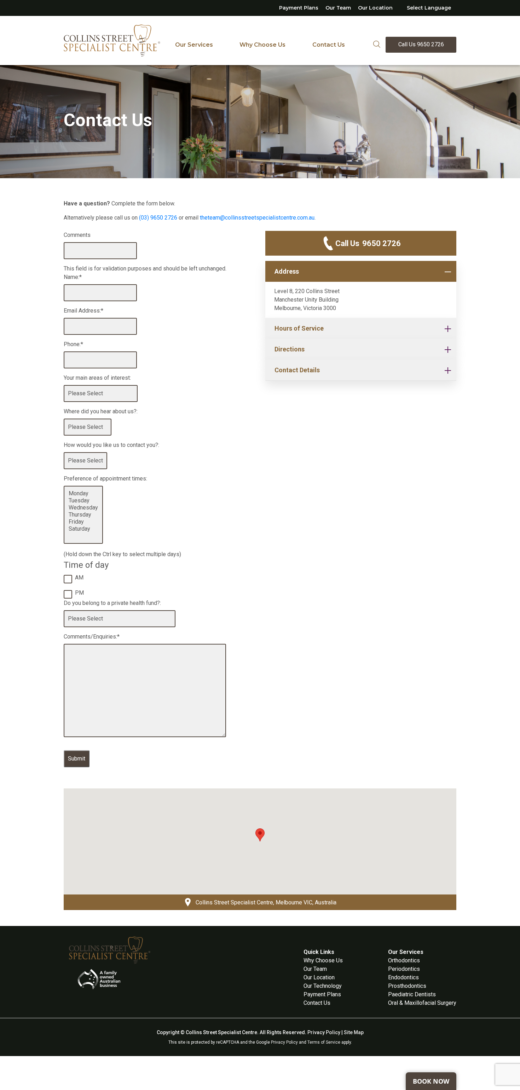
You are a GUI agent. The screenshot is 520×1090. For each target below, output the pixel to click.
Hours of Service (299, 328)
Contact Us (328, 44)
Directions (290, 349)
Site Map (354, 1032)
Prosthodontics (407, 986)
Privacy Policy (323, 1032)
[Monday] (83, 493)
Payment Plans (298, 8)
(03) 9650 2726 (158, 217)
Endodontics (403, 977)
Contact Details (297, 370)
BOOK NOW (431, 1081)
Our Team (338, 8)
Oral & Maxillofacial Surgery (422, 1002)
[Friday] (83, 521)
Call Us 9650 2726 (421, 44)
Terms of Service (323, 1042)
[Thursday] (83, 514)
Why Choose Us (262, 44)
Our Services (194, 44)
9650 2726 (368, 243)
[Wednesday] (83, 507)
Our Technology (323, 986)
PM (79, 592)
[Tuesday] (83, 500)
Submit (76, 758)
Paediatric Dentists (412, 994)
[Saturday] (83, 528)
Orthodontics (404, 960)
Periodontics (404, 969)
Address (287, 271)
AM (79, 577)
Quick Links (319, 952)
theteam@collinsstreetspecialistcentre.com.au (257, 217)
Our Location (375, 8)
